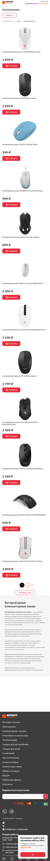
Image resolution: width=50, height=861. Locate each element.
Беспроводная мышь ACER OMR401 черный (19, 98)
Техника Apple (9, 740)
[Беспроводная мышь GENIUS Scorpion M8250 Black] (25, 455)
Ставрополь (44, 1)
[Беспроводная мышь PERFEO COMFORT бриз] (25, 131)
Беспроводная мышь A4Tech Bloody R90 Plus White (22, 561)
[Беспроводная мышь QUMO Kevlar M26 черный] (25, 223)
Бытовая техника (11, 722)
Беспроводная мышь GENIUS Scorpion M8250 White (22, 283)
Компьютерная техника (14, 731)
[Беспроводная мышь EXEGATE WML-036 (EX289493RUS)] (25, 501)
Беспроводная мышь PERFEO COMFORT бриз (19, 144)
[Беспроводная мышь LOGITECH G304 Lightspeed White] (25, 316)
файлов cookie (25, 847)
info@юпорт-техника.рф (16, 829)
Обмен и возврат (11, 771)
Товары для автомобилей (15, 744)
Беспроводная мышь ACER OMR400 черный (19, 376)
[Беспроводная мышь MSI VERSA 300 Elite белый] (25, 38)
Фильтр (9, 15)
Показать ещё (25, 592)
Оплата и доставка (12, 766)
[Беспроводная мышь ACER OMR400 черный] (25, 362)
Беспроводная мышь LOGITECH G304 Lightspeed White (23, 330)
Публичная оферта (11, 780)
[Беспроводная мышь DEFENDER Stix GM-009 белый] (25, 177)
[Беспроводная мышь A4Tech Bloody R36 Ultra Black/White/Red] (25, 408)
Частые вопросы (10, 757)
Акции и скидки (10, 762)
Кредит (6, 775)
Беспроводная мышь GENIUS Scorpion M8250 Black (22, 469)
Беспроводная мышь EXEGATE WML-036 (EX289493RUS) (24, 515)
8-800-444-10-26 (31, 3)
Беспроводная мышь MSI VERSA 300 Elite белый (21, 52)
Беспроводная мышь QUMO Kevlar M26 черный (20, 237)
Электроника (9, 726)
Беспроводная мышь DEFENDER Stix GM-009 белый (22, 191)
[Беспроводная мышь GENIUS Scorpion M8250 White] (25, 270)
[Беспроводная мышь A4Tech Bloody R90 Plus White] (25, 547)
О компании (8, 753)
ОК (33, 854)
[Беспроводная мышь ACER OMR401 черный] (25, 84)
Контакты (7, 784)
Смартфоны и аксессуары (15, 735)
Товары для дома (11, 749)
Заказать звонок (42, 3)
